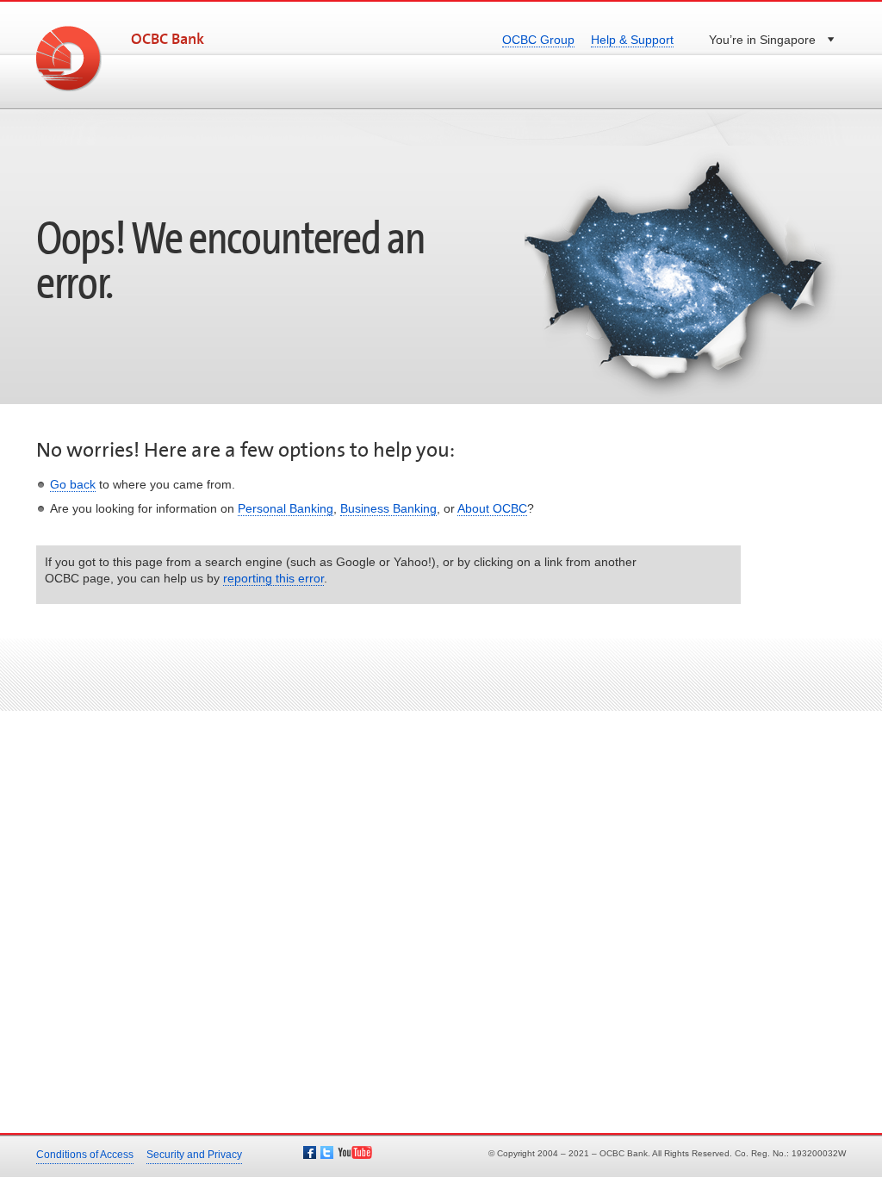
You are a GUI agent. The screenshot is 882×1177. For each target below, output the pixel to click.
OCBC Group (538, 40)
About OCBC (492, 508)
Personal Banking (285, 508)
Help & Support (632, 40)
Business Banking (388, 508)
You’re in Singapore (762, 40)
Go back (73, 484)
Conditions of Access (85, 1155)
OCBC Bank (167, 39)
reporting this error (273, 578)
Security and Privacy (194, 1155)
